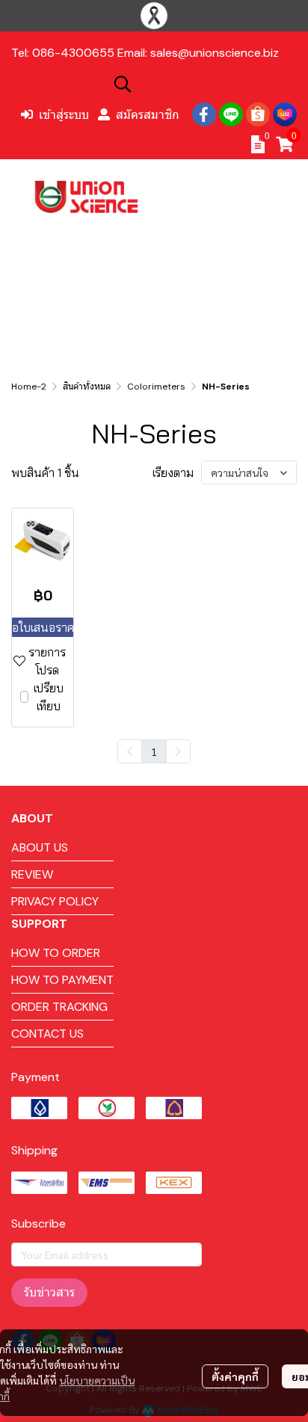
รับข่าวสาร (49, 1292)
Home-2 (28, 387)
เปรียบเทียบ (49, 696)
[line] (231, 114)
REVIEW (32, 874)
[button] (203, 83)
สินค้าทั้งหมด (87, 387)
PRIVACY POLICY (55, 901)
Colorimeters (156, 387)
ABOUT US (39, 847)
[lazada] (285, 114)
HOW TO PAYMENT (62, 980)
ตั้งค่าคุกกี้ (235, 1376)
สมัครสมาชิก (147, 114)
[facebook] (204, 114)
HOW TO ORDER (55, 953)
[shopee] (258, 114)
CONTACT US (47, 1033)
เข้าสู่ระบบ (64, 114)
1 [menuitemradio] (154, 751)
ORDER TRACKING (59, 1007)
